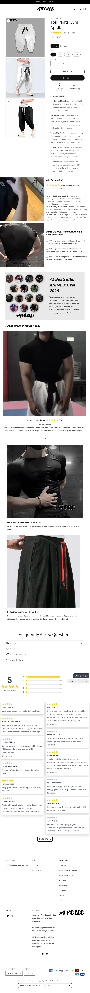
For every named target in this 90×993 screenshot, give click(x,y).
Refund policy (37, 870)
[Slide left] (40, 438)
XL (60, 54)
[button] (4, 9)
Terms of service (62, 981)
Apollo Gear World (15, 981)
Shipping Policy (38, 865)
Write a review (81, 676)
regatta (61, 895)
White (55, 46)
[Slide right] (49, 438)
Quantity (53, 59)
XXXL (76, 54)
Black (65, 46)
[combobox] (31, 985)
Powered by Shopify (27, 981)
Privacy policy (40, 981)
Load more (45, 839)
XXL (68, 54)
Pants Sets (62, 890)
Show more (7, 756)
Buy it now (67, 78)
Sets (60, 900)
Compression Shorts (66, 875)
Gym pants (62, 880)
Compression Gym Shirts (68, 870)
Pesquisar (62, 865)
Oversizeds (63, 885)
